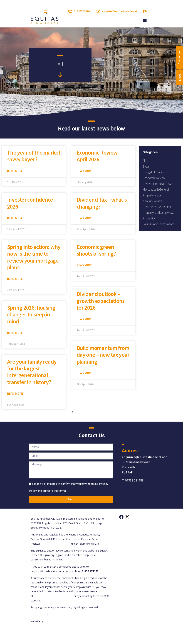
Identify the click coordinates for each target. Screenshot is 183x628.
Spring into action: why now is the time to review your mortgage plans (33, 257)
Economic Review (154, 178)
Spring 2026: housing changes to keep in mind (31, 314)
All (144, 160)
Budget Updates (153, 172)
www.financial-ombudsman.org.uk (53, 596)
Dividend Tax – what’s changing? (102, 203)
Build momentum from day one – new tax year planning (103, 354)
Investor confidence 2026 (30, 203)
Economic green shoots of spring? (96, 250)
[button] (145, 20)
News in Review (152, 201)
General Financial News (157, 184)
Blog (146, 166)
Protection (149, 218)
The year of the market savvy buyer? (33, 156)
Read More (15, 171)
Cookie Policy (38, 614)
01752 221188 (134, 480)
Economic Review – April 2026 (99, 156)
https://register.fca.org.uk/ (56, 543)
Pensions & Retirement (157, 207)
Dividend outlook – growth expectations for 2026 (101, 300)
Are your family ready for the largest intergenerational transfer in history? (32, 372)
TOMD (48, 621)
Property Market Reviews (158, 213)
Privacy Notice (57, 614)
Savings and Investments (158, 224)
